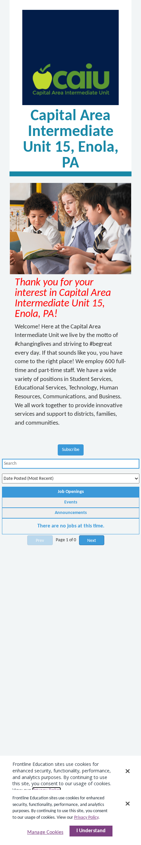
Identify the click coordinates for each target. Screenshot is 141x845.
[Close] (128, 804)
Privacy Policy (86, 817)
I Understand (91, 831)
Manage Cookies (45, 832)
